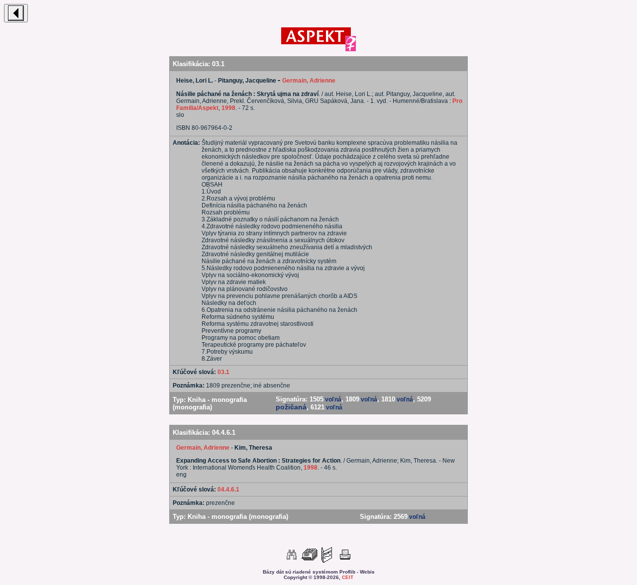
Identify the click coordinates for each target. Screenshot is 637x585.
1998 (228, 107)
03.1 (223, 372)
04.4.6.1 (228, 489)
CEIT (347, 577)
